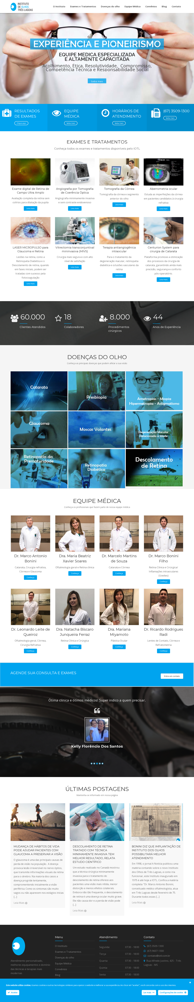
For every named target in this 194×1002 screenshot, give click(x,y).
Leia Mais (19, 902)
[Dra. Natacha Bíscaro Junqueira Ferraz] (75, 606)
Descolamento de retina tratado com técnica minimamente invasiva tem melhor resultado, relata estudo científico (94, 854)
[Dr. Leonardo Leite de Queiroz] (30, 606)
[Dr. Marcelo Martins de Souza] (119, 533)
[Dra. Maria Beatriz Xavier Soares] (75, 533)
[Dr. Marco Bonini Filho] (163, 533)
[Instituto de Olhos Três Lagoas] (22, 7)
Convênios (151, 6)
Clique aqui (21, 123)
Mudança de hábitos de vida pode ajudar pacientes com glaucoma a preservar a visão (38, 850)
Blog (164, 6)
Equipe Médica (132, 6)
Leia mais (31, 208)
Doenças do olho (110, 6)
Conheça (30, 577)
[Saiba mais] (38, 372)
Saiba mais (71, 123)
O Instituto (59, 6)
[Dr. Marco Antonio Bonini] (30, 533)
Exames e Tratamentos (83, 6)
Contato (176, 6)
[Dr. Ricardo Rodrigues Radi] (163, 606)
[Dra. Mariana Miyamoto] (119, 606)
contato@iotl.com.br (158, 955)
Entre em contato (172, 676)
